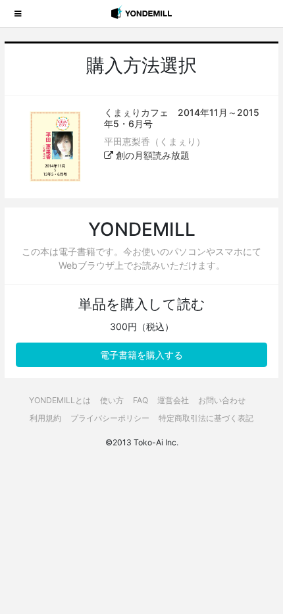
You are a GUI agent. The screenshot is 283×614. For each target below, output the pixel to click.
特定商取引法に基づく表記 (206, 418)
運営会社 (173, 400)
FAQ (140, 400)
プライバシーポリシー (109, 418)
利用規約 (45, 418)
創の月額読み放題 (151, 155)
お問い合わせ (221, 400)
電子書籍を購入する (141, 354)
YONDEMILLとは (60, 400)
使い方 (112, 400)
